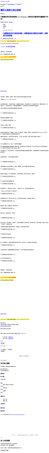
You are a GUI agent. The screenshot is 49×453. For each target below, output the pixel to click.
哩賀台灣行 (11, 338)
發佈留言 (2, 351)
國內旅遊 (10, 337)
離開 (7, 450)
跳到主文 (3, 13)
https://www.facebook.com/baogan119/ (17, 414)
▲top (2, 340)
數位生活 (11, 22)
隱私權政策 (32, 435)
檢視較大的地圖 (3, 91)
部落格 (4, 26)
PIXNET (15, 435)
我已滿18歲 (3, 450)
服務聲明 (36, 435)
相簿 (4, 24)
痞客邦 (15, 333)
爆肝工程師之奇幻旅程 (11, 10)
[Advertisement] (25, 424)
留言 (19, 333)
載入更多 (2, 343)
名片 (4, 27)
